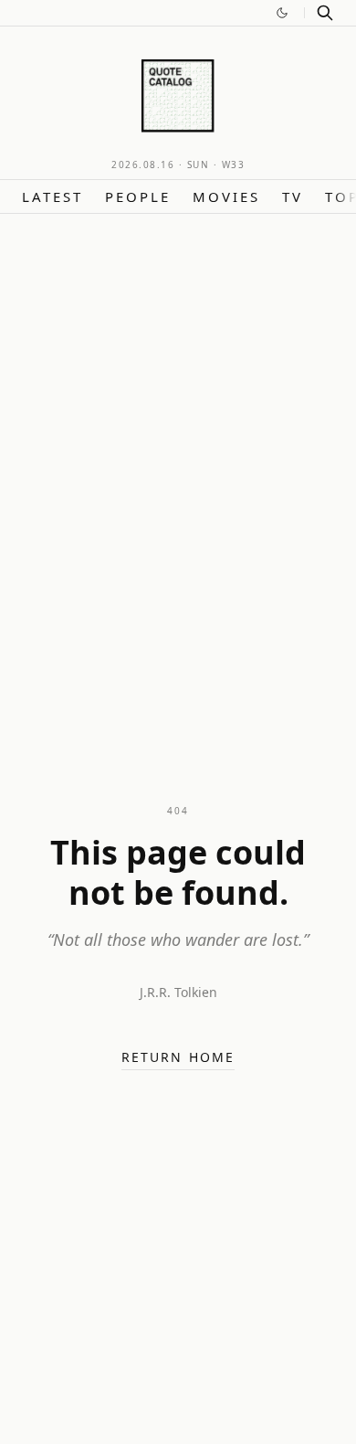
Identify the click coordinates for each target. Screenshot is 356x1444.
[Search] (325, 13)
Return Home (178, 1057)
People (138, 196)
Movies (226, 196)
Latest (52, 196)
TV (292, 196)
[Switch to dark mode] (282, 13)
